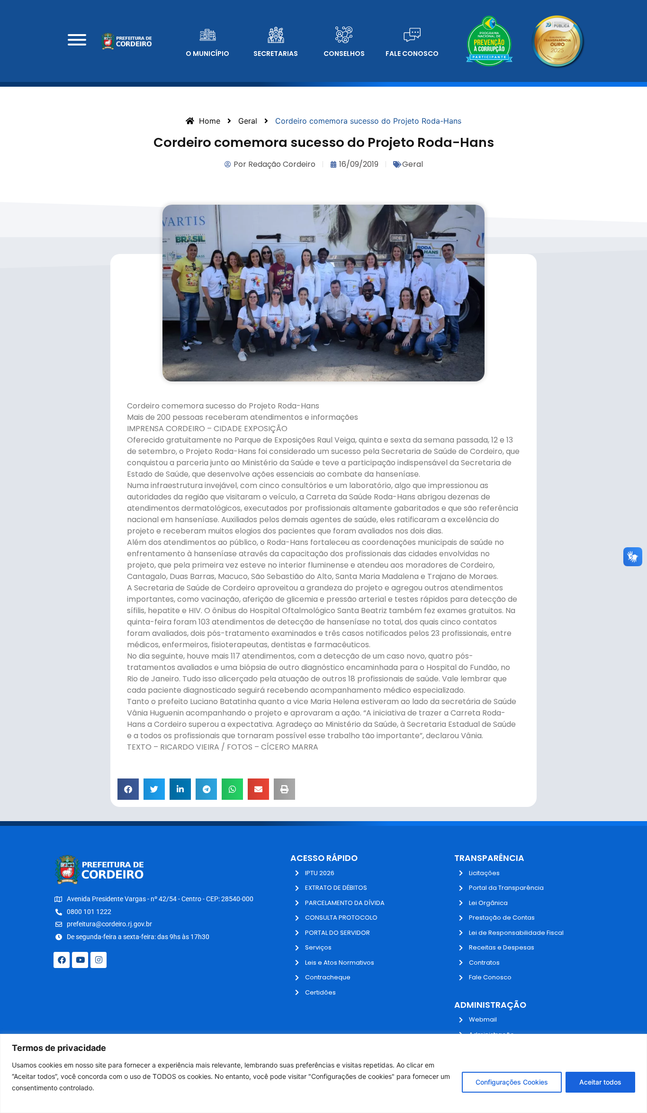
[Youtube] (80, 960)
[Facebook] (62, 960)
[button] (128, 789)
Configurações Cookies (512, 1082)
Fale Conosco (412, 53)
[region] (323, 1073)
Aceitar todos (600, 1082)
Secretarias (275, 53)
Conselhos (344, 53)
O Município (207, 53)
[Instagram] (98, 960)
